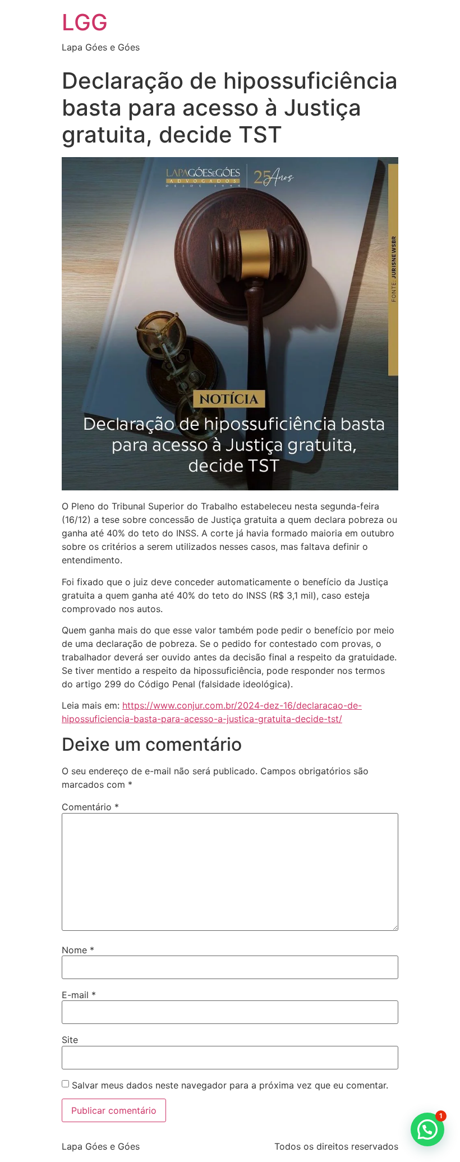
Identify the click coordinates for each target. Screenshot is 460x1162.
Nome (78, 949)
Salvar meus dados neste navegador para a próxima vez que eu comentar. (230, 1085)
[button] (427, 1129)
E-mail (79, 994)
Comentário (90, 806)
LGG (85, 22)
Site (70, 1039)
